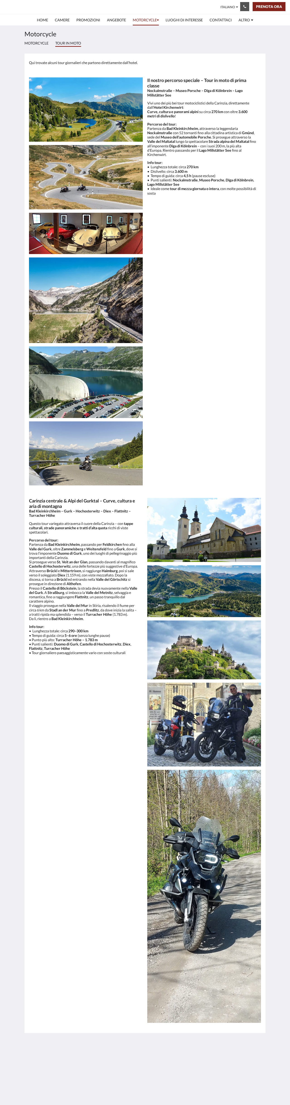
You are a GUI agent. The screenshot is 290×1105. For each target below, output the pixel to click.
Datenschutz (118, 1068)
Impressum (116, 1064)
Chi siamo (115, 1080)
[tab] (125, 1045)
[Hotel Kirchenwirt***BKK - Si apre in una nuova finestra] (256, 1055)
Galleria (114, 1060)
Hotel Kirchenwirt (32, 7)
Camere (114, 1057)
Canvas (255, 1092)
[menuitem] (42, 20)
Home (112, 1053)
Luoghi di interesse (122, 1072)
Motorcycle (36, 43)
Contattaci (116, 1076)
